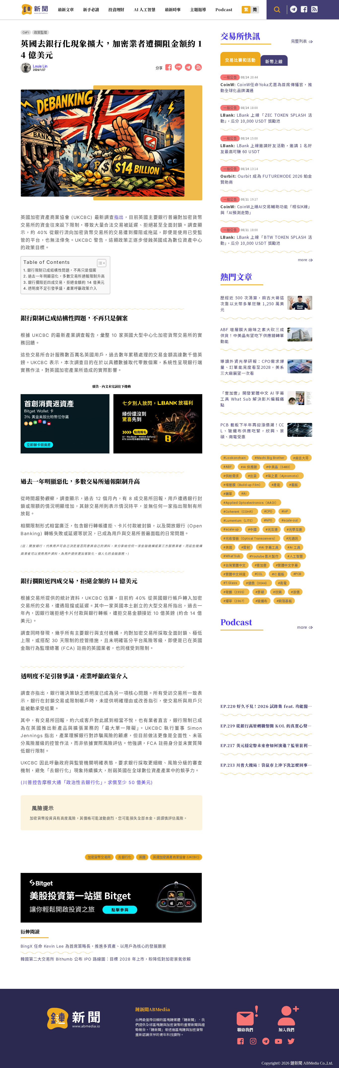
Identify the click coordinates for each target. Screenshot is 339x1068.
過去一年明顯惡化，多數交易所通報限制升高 (66, 276)
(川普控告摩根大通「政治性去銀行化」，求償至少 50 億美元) (87, 782)
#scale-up (231, 529)
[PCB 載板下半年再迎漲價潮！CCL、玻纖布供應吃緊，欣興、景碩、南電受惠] (299, 435)
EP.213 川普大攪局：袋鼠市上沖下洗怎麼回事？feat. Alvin (266, 765)
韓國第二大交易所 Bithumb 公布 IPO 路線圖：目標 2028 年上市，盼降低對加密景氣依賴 (106, 959)
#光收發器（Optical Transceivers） (250, 538)
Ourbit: (228, 176)
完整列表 (299, 41)
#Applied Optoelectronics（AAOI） (250, 502)
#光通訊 (292, 538)
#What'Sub (231, 556)
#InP (284, 511)
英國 (142, 857)
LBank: (227, 115)
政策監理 (40, 32)
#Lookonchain (234, 457)
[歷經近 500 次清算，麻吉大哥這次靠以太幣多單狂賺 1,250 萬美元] (299, 308)
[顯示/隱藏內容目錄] (99, 263)
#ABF (227, 466)
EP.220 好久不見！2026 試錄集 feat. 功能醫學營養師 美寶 (266, 706)
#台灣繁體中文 (234, 565)
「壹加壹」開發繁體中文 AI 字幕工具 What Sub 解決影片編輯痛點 (252, 399)
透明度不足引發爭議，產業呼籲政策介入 (62, 288)
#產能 (275, 484)
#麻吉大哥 (301, 458)
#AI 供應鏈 (249, 467)
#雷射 (245, 547)
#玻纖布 (261, 601)
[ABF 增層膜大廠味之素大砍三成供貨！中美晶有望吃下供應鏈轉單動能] (299, 340)
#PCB (297, 574)
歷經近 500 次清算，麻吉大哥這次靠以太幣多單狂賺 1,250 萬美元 (252, 303)
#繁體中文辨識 (234, 574)
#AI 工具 (293, 547)
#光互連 (272, 529)
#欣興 (277, 592)
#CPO (268, 511)
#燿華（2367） (234, 601)
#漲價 (295, 592)
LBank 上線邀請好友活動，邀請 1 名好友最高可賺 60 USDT (266, 148)
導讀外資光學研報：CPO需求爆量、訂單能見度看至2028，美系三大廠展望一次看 (252, 367)
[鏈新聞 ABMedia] (35, 13)
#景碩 (259, 592)
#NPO (268, 520)
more (302, 259)
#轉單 (227, 493)
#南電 (282, 583)
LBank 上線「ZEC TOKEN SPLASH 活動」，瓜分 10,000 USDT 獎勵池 (266, 118)
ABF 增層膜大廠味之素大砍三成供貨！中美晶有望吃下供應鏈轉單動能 (252, 335)
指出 (119, 217)
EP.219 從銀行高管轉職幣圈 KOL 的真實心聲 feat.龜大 (266, 725)
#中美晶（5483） (279, 467)
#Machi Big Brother (269, 457)
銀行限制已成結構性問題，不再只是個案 (62, 270)
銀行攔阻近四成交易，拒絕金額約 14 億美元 (66, 282)
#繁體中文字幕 (287, 565)
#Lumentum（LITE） (239, 520)
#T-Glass (230, 583)
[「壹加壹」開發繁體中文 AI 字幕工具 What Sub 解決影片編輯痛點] (299, 404)
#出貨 (252, 476)
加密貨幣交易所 (99, 857)
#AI (244, 493)
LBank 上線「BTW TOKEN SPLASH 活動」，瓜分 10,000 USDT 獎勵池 (266, 240)
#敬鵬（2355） (234, 592)
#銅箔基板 (284, 601)
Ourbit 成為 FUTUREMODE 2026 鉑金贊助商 (266, 179)
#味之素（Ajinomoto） (283, 476)
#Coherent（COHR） (239, 511)
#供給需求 (231, 476)
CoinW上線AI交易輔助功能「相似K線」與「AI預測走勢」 (266, 209)
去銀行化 (124, 857)
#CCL (259, 574)
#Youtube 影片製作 (264, 556)
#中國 (252, 529)
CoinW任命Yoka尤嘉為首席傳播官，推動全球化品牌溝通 (266, 87)
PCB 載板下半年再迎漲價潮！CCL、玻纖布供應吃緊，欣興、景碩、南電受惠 (252, 430)
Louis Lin (40, 66)
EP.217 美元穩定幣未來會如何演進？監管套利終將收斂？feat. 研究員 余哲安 (266, 745)
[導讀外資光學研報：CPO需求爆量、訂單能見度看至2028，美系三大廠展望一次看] (299, 372)
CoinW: (228, 84)
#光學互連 (294, 529)
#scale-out (289, 520)
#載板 (293, 484)
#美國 (227, 547)
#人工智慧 (295, 556)
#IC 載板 (278, 574)
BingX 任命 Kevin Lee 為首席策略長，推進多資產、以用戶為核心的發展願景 (93, 946)
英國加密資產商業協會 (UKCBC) (176, 857)
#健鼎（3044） (257, 583)
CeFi (26, 32)
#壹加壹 (261, 565)
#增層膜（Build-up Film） (243, 484)
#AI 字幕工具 (268, 547)
